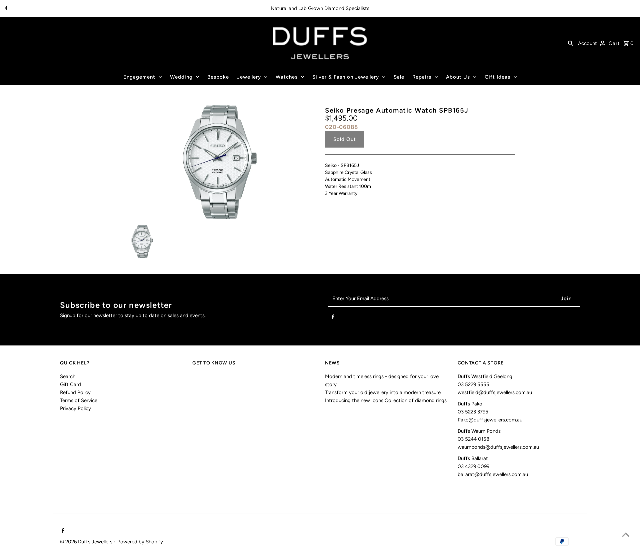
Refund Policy (75, 392)
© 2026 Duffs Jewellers (87, 542)
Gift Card (70, 384)
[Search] (570, 43)
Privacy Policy (75, 408)
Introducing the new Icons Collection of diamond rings (386, 400)
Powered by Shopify (140, 542)
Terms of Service (78, 400)
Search (67, 376)
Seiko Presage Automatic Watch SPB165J (397, 110)
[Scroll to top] (625, 534)
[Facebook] (5, 8)
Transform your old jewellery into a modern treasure (383, 392)
